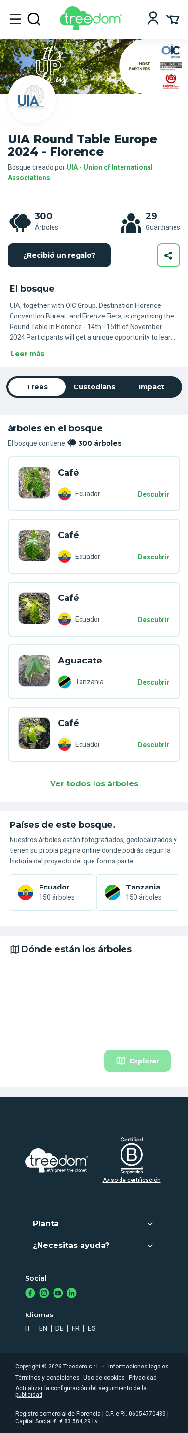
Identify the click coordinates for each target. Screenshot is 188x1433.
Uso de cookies (104, 1377)
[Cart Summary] (172, 19)
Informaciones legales (138, 1366)
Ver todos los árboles (94, 783)
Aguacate (80, 660)
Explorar (144, 1061)
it (28, 1328)
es (92, 1328)
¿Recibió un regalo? (59, 255)
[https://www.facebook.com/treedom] (30, 1294)
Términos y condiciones (47, 1377)
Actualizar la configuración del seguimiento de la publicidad (81, 1391)
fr (76, 1328)
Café (68, 472)
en (43, 1328)
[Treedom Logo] (93, 27)
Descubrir (154, 494)
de (59, 1328)
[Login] (153, 19)
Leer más (27, 353)
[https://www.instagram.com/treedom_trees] (44, 1294)
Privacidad (143, 1377)
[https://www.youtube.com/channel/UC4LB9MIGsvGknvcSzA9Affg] (58, 1294)
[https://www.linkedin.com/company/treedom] (72, 1294)
